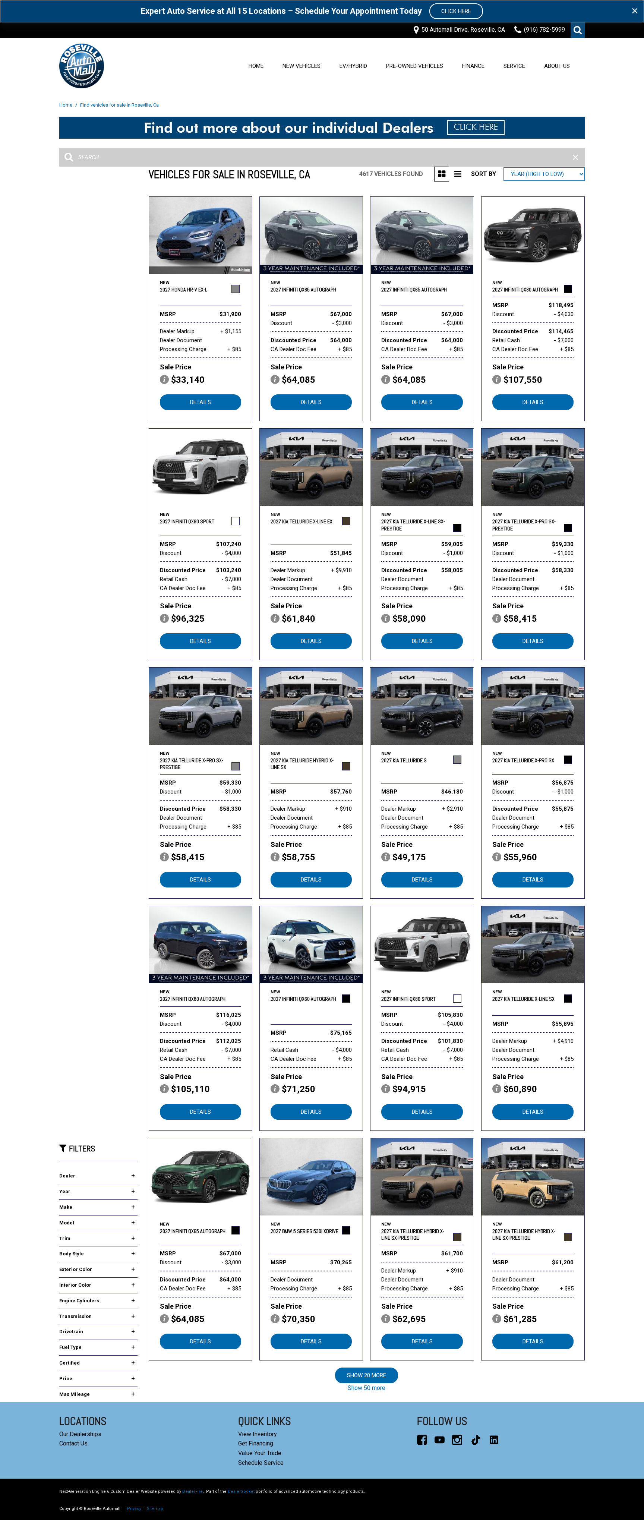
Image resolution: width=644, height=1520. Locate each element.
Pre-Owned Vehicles (414, 66)
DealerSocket (241, 1491)
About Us (557, 66)
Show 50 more (366, 1387)
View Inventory (257, 1434)
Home (256, 66)
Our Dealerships (80, 1434)
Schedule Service (261, 1462)
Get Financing (255, 1443)
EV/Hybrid (353, 66)
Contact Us (73, 1443)
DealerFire (192, 1491)
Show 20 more (366, 1375)
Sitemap (155, 1508)
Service (514, 66)
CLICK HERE (456, 11)
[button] (578, 30)
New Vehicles (301, 66)
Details (200, 402)
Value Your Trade (259, 1453)
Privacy (134, 1508)
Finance (473, 66)
